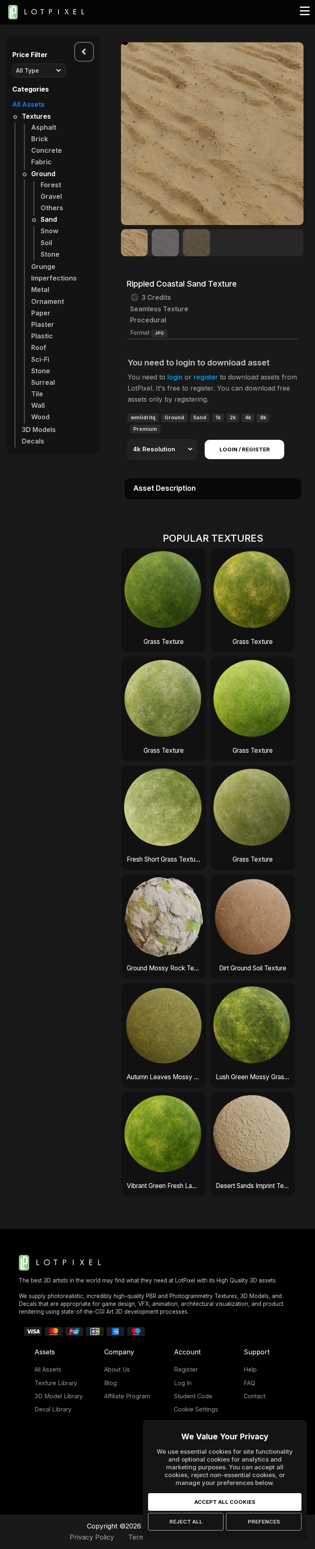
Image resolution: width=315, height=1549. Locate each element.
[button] (293, 134)
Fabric (41, 162)
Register (186, 1369)
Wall (38, 405)
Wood (40, 417)
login (175, 377)
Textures (36, 116)
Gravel (51, 196)
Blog (110, 1382)
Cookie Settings (196, 1409)
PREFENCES (264, 1521)
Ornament (47, 301)
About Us (117, 1369)
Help (250, 1369)
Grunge (43, 266)
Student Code (193, 1396)
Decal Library (52, 1409)
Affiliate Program (127, 1396)
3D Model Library (58, 1396)
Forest (51, 185)
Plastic (42, 336)
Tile (37, 394)
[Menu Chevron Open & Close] (84, 52)
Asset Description (164, 488)
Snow (49, 231)
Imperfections (54, 278)
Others (52, 208)
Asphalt (43, 127)
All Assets (28, 104)
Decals (33, 441)
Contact (254, 1396)
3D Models (39, 429)
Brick (39, 139)
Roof (38, 347)
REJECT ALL (186, 1521)
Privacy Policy (92, 1537)
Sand (49, 219)
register (206, 377)
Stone (50, 254)
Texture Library (55, 1382)
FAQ (249, 1382)
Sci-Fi (40, 359)
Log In (183, 1382)
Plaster (42, 324)
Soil (46, 243)
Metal (40, 289)
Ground (43, 174)
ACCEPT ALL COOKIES (225, 1501)
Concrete (46, 150)
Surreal (43, 382)
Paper (40, 313)
